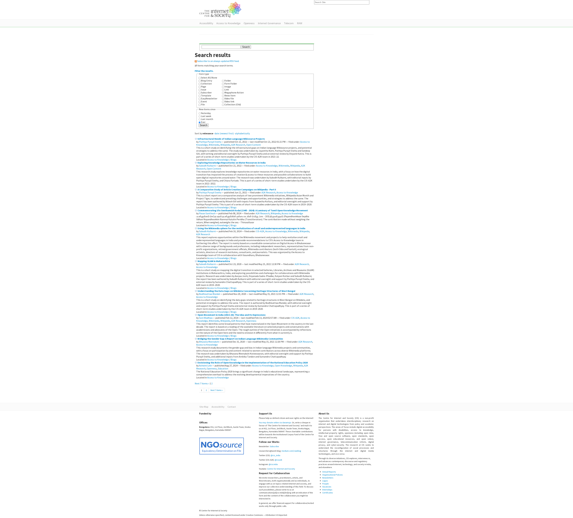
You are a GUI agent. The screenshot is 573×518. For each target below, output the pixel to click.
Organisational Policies (332, 474)
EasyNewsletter (209, 98)
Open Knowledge (283, 365)
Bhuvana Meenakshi (209, 341)
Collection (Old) (232, 104)
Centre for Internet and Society (281, 468)
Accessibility (206, 23)
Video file (229, 98)
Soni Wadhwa (205, 317)
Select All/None (209, 77)
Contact (232, 406)
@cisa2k (278, 459)
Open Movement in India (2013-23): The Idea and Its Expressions (232, 314)
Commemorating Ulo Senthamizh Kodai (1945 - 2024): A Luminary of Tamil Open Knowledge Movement (253, 210)
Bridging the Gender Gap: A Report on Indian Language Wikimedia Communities (240, 338)
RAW (299, 23)
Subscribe (274, 446)
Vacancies (326, 486)
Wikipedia (225, 144)
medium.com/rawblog (291, 451)
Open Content (253, 144)
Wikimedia (214, 144)
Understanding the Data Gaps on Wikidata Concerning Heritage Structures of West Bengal (246, 290)
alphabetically (242, 133)
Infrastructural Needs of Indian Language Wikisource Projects (231, 138)
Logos (325, 480)
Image (227, 86)
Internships (327, 489)
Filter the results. (204, 70)
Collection (206, 83)
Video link (229, 101)
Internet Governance (269, 23)
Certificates (327, 492)
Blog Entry (206, 80)
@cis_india (275, 455)
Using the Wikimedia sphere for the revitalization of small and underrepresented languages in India (251, 228)
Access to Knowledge (228, 23)
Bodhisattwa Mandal (209, 293)
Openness (249, 23)
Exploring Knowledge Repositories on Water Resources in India (232, 162)
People (325, 483)
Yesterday (206, 113)
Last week (206, 116)
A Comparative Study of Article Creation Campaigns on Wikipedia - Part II (237, 189)
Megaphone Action (234, 92)
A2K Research (238, 144)
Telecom (289, 23)
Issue (203, 89)
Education (223, 368)
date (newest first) (224, 133)
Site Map (204, 406)
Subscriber (206, 92)
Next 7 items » (202, 383)
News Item (229, 95)
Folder (227, 80)
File (203, 104)
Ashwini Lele (205, 365)
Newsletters (327, 477)
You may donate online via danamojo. (275, 422)
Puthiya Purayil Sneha (210, 141)
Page (203, 86)
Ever (203, 122)
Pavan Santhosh (207, 213)
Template (206, 95)
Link (226, 89)
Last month (207, 119)
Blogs (234, 159)
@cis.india (273, 464)
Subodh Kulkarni (207, 165)
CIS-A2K (260, 231)
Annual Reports (329, 471)
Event (204, 101)
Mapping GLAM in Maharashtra (214, 261)
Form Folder (230, 83)
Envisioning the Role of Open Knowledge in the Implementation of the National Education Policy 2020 (253, 362)
